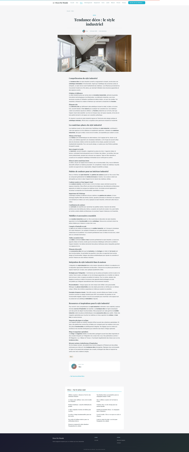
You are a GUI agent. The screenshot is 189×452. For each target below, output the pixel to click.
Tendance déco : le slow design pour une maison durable (107, 405)
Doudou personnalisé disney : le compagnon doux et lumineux (108, 410)
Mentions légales (121, 440)
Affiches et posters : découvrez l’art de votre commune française (79, 395)
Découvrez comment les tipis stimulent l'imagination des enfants (78, 425)
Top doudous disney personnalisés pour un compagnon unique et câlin (108, 395)
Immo (103, 2)
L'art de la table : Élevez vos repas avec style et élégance (109, 415)
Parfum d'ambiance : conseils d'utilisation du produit (79, 405)
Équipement (97, 2)
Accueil (72, 2)
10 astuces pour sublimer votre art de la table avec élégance (80, 400)
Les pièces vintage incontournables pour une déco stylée (79, 415)
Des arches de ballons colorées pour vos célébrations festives (78, 420)
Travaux (124, 2)
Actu (77, 2)
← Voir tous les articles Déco (76, 376)
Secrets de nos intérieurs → (137, 2)
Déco (81, 2)
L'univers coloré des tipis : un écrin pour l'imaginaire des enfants (107, 420)
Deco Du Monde (60, 2)
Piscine (118, 2)
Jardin (107, 2)
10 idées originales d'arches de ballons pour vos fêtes (79, 410)
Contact (119, 442)
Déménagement (88, 2)
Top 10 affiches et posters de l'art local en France (107, 400)
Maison (113, 2)
